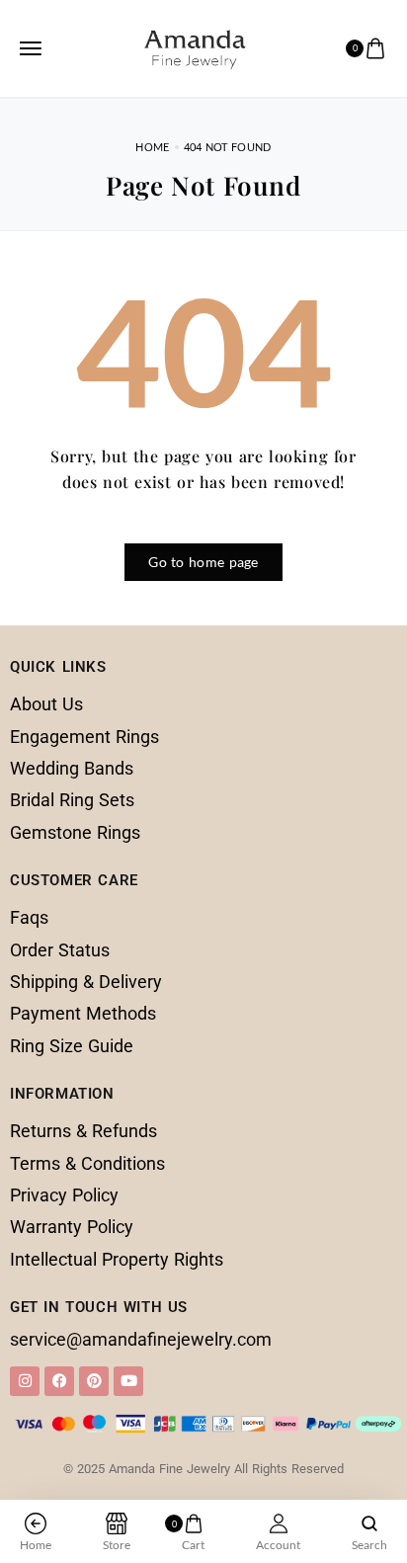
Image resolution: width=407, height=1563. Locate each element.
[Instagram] (25, 1381)
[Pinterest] (94, 1381)
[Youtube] (128, 1381)
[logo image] (194, 45)
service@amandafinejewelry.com (141, 1339)
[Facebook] (59, 1381)
